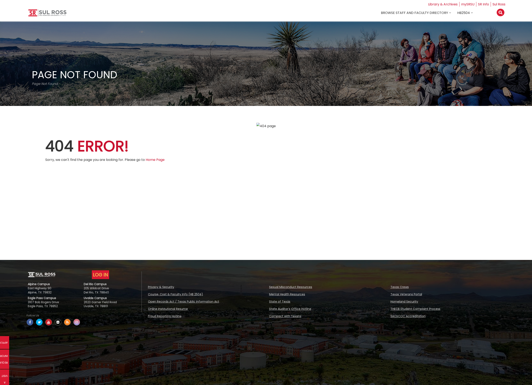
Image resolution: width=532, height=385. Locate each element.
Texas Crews (399, 287)
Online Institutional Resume (168, 309)
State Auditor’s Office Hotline (290, 309)
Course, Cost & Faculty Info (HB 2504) (175, 294)
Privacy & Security (161, 287)
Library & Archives (443, 4)
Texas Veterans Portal (406, 294)
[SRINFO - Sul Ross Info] (47, 14)
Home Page (155, 159)
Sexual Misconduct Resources (290, 287)
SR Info (483, 4)
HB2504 (463, 12)
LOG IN (100, 274)
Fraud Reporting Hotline (165, 316)
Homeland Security (404, 301)
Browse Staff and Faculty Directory (414, 12)
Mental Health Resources (287, 294)
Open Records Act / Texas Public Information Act (183, 301)
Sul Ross (499, 4)
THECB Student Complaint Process (415, 309)
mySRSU (467, 4)
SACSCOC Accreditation (408, 316)
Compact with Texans (285, 316)
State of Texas (279, 301)
